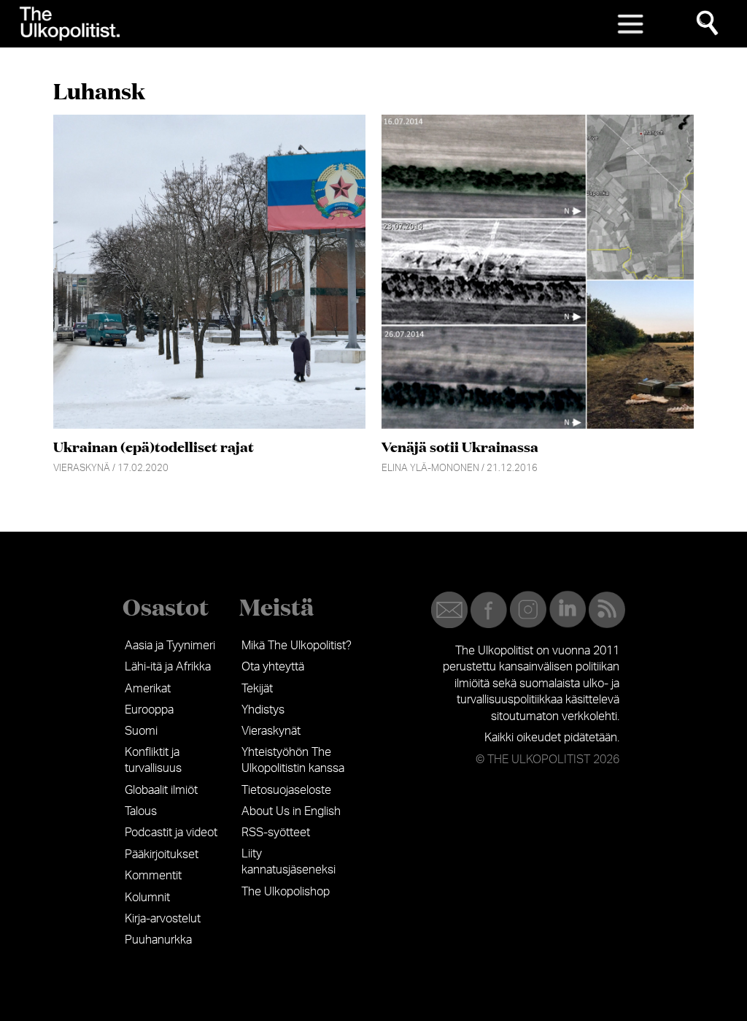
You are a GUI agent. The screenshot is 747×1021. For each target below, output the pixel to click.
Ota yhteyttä (272, 667)
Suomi (141, 731)
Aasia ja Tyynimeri (170, 645)
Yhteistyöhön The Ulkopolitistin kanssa (292, 760)
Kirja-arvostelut (163, 919)
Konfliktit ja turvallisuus (153, 760)
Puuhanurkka (158, 940)
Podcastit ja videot (171, 832)
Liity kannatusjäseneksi (288, 862)
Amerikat (148, 689)
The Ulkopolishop (285, 892)
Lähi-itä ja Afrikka (168, 667)
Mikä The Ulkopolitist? (296, 645)
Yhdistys (263, 710)
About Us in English (291, 811)
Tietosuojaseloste (286, 790)
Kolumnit (147, 897)
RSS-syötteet (275, 832)
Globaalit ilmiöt (161, 790)
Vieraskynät (271, 731)
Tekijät (257, 689)
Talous (141, 811)
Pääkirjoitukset (161, 854)
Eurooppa (149, 710)
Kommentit (153, 876)
